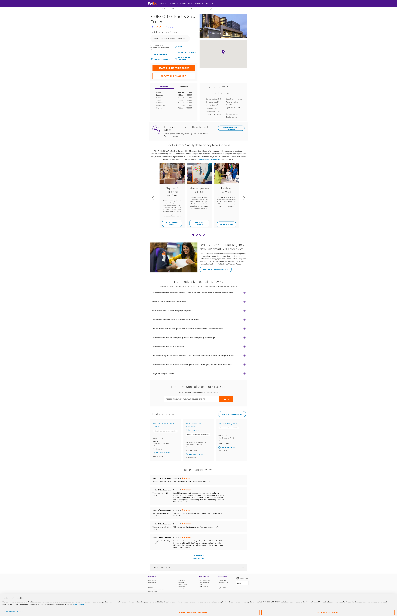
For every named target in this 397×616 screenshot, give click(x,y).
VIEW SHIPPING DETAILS (170, 222)
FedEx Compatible (204, 580)
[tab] (193, 235)
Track (226, 399)
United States (244, 578)
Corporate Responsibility (182, 583)
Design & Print (185, 3)
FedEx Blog (181, 580)
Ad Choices (221, 585)
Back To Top (198, 559)
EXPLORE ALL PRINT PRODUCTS (214, 268)
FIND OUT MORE (225, 223)
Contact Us (181, 589)
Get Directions (158, 54)
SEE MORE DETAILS (196, 222)
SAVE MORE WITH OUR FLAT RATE (231, 128)
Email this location (187, 52)
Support (208, 3)
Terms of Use (222, 580)
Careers (150, 587)
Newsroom (181, 586)
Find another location (184, 59)
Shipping (163, 3)
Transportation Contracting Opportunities (156, 590)
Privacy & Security (223, 582)
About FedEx (152, 580)
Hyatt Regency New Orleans (210, 159)
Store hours (164, 87)
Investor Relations (153, 585)
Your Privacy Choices (222, 588)
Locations (197, 3)
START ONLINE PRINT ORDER (170, 67)
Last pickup (184, 87)
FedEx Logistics (203, 586)
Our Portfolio (152, 582)
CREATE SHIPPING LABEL (169, 75)
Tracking (173, 3)
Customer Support (160, 59)
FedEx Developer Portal (204, 583)
